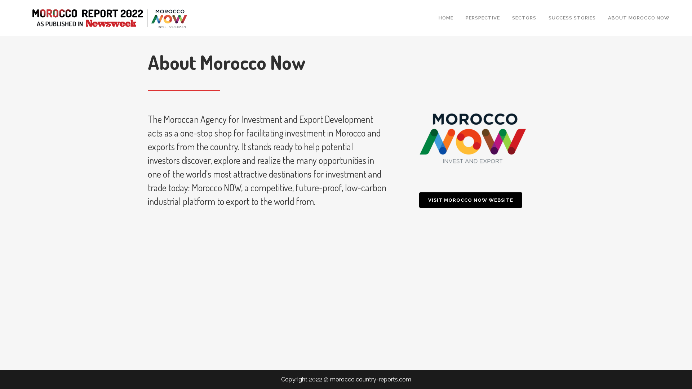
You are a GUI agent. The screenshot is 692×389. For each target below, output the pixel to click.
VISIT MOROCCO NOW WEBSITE (470, 200)
